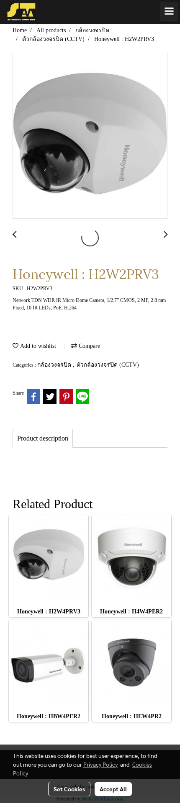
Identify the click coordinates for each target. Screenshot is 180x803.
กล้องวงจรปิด (55, 365)
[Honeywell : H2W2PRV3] (90, 135)
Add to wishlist (37, 346)
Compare (88, 346)
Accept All (113, 789)
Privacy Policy (100, 764)
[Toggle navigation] (169, 12)
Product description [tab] (42, 438)
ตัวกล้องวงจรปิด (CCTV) (108, 365)
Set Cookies (69, 789)
